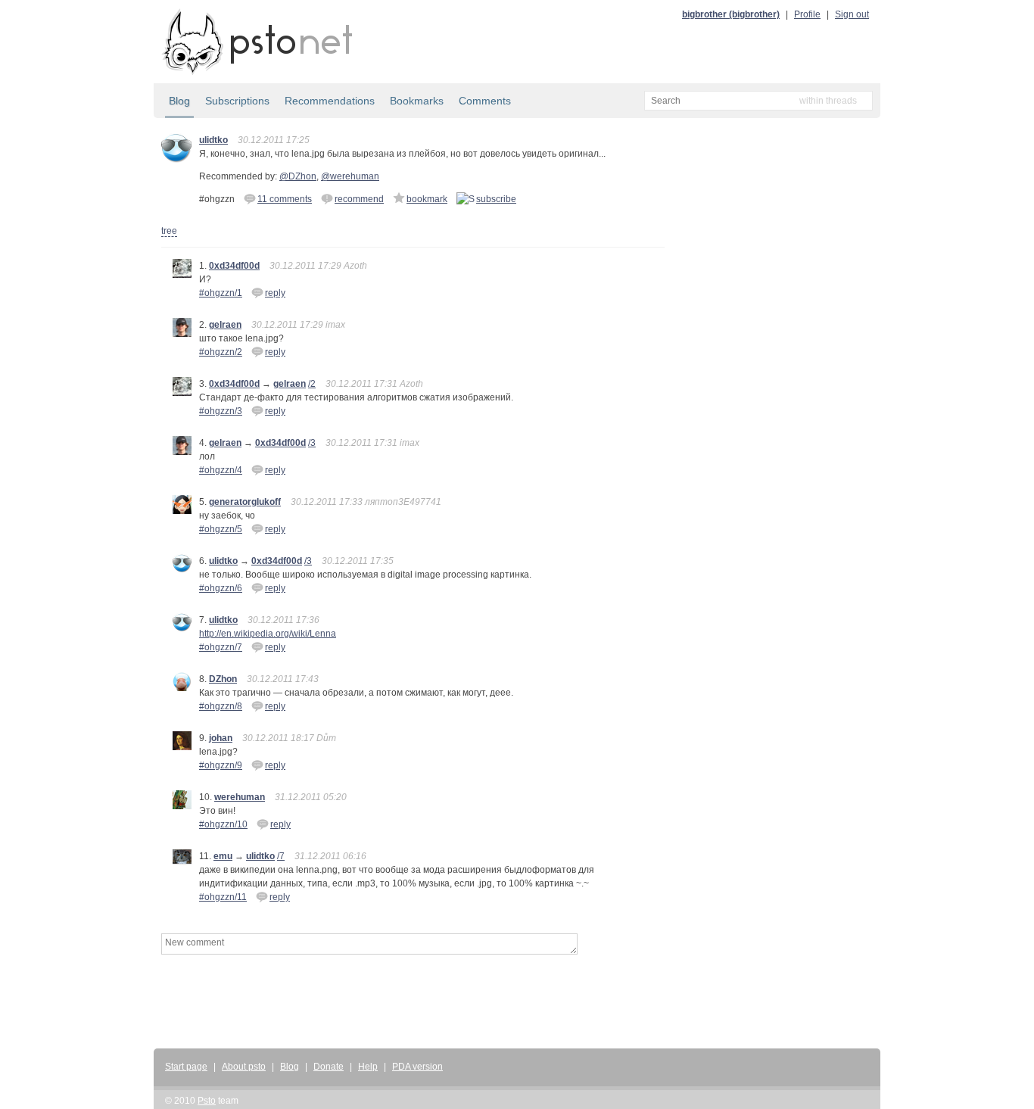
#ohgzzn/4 (220, 470)
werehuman (239, 797)
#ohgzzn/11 (223, 897)
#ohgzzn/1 (220, 293)
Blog (179, 101)
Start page (186, 1066)
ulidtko (213, 140)
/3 (312, 443)
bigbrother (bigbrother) (731, 14)
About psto (244, 1066)
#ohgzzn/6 (220, 588)
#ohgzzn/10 (223, 824)
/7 (281, 856)
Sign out (852, 14)
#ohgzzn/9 (220, 765)
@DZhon (297, 176)
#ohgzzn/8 (220, 706)
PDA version (417, 1066)
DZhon (223, 679)
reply (275, 293)
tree (169, 231)
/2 (312, 383)
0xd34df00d (234, 265)
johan (220, 738)
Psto (207, 1100)
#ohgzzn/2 (220, 352)
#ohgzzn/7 (220, 647)
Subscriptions (237, 101)
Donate (328, 1066)
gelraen (225, 324)
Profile (807, 14)
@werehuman (350, 176)
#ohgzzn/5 (220, 529)
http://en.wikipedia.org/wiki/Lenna (267, 633)
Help (368, 1066)
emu (222, 856)
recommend (359, 199)
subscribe (496, 199)
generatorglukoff (245, 502)
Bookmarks (417, 101)
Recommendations (330, 101)
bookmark (426, 199)
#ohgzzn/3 (220, 411)
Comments (485, 101)
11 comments (284, 199)
